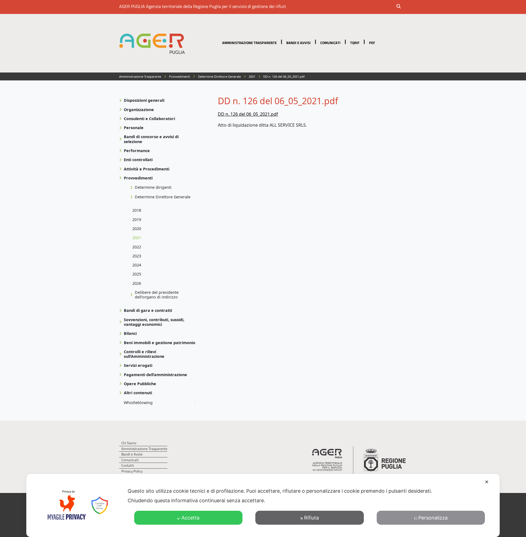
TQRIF (354, 42)
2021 (136, 237)
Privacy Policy (131, 471)
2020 (136, 228)
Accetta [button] (190, 518)
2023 (136, 256)
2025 (136, 274)
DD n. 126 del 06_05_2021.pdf (248, 114)
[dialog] (263, 505)
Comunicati (330, 42)
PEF (372, 42)
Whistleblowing (138, 402)
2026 (136, 283)
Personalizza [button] (433, 518)
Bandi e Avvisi (298, 42)
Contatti (127, 465)
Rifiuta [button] (311, 518)
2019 (136, 219)
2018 (136, 210)
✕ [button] (487, 482)
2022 (136, 246)
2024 (136, 265)
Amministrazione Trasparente (249, 42)
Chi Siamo (128, 443)
